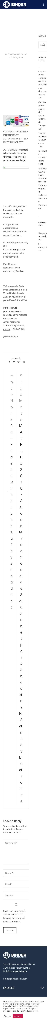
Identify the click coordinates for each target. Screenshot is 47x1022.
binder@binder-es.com (15, 979)
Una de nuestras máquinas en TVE (42, 140)
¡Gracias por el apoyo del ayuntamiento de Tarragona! (42, 115)
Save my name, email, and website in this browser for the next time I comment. (14, 916)
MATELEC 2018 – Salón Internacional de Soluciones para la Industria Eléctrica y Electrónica (42, 188)
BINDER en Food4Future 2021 (42, 157)
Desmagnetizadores (42, 236)
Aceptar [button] (17, 1016)
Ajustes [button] (7, 1016)
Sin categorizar (16, 57)
